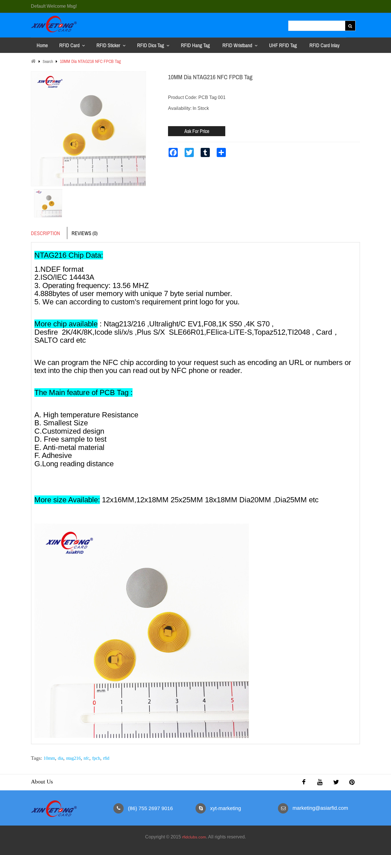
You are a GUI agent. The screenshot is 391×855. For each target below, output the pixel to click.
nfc (86, 758)
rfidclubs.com (194, 837)
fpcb (96, 758)
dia (60, 758)
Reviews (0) (85, 233)
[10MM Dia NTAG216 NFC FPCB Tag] (48, 189)
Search (48, 61)
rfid (106, 758)
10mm (49, 758)
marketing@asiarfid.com (320, 808)
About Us (42, 781)
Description (45, 233)
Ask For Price (196, 131)
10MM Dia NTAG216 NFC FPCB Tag (90, 61)
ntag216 (73, 758)
